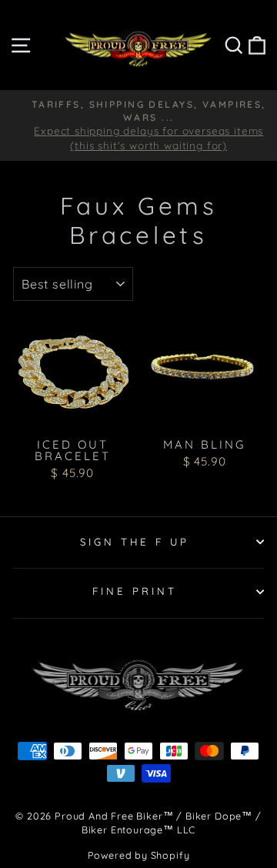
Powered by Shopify (139, 855)
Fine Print (134, 591)
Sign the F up (135, 542)
